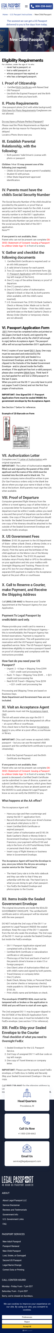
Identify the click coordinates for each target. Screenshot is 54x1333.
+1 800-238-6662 (27, 1133)
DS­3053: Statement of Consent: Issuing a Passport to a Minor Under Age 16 (26, 242)
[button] (26, 6)
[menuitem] (27, 1201)
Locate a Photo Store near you (17, 134)
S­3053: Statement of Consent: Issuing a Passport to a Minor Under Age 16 (26, 770)
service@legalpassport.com (27, 1161)
